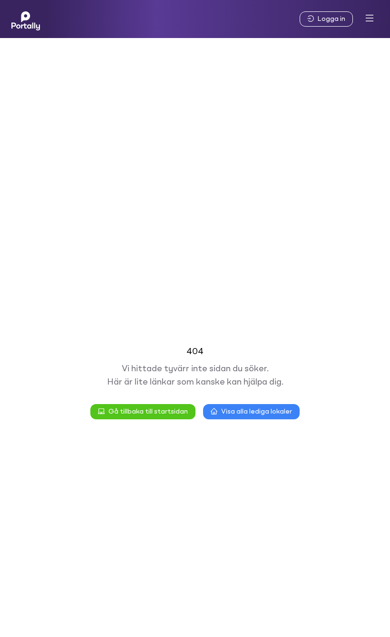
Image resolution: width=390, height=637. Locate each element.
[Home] (25, 19)
